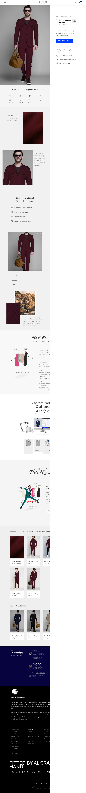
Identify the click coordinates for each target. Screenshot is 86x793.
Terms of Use (47, 788)
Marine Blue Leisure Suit (19, 636)
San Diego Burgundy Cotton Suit (38, 561)
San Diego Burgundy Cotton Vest (22, 594)
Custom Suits (57, 15)
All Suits (64, 15)
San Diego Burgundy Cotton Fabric (23, 561)
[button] (25, 45)
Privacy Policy (39, 788)
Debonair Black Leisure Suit (37, 636)
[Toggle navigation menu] (4, 2)
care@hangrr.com (32, 676)
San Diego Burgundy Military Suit (38, 594)
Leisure (70, 15)
